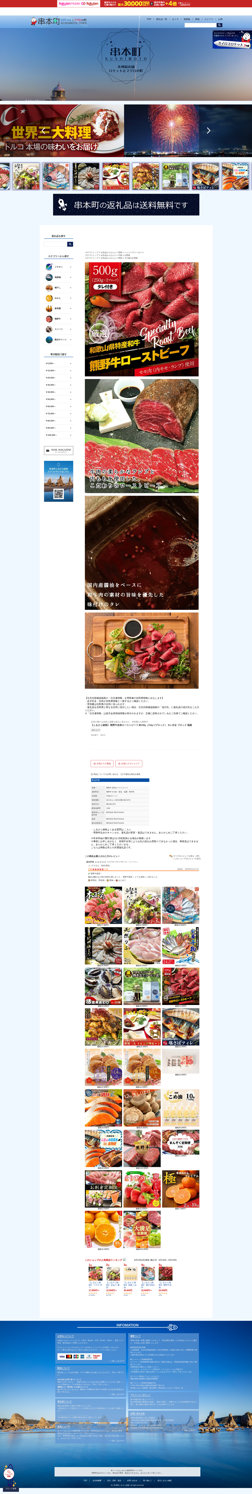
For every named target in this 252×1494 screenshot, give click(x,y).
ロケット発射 (11, 1489)
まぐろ (175, 19)
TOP (149, 19)
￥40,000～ (59, 392)
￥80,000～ (59, 421)
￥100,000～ (59, 435)
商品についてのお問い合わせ (106, 774)
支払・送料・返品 (114, 1481)
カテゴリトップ (91, 252)
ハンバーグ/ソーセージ (134, 252)
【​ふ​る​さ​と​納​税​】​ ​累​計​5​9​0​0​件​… (148, 1285)
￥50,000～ (59, 399)
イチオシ (59, 267)
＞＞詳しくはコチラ (117, 1361)
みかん (58, 298)
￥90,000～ (59, 428)
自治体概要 (97, 1481)
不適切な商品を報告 (131, 774)
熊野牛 (58, 319)
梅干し (58, 287)
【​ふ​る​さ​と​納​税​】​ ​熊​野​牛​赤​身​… (165, 1285)
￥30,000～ (59, 385)
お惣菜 (127, 255)
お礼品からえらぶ (108, 252)
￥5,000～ (59, 363)
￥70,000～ (59, 413)
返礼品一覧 (161, 19)
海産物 (187, 19)
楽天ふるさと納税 (165, 1481)
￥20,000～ (59, 378)
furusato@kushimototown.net (151, 1428)
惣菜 (120, 252)
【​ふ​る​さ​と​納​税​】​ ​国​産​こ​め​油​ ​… (130, 1285)
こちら (127, 829)
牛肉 (120, 255)
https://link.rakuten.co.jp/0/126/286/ (144, 1379)
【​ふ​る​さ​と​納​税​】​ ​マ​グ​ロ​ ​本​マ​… (95, 1285)
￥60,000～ (59, 406)
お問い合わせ (132, 1481)
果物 (197, 19)
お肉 (220, 19)
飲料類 (58, 308)
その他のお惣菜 (131, 258)
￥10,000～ (59, 370)
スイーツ (208, 19)
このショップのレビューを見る (187, 859)
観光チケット (61, 339)
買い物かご (147, 1481)
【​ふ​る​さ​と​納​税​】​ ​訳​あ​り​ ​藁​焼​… (113, 1285)
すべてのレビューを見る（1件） (187, 856)
